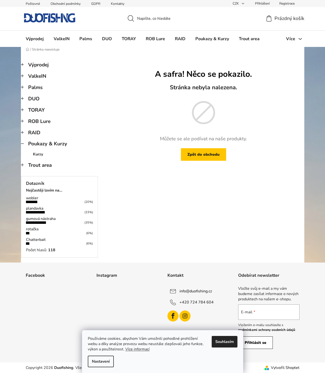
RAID (34, 132)
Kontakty (117, 3)
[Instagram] (185, 316)
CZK (236, 3)
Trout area (40, 165)
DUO (33, 98)
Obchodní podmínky (66, 3)
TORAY (36, 110)
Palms (35, 87)
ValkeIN (37, 76)
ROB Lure (39, 121)
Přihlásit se (255, 342)
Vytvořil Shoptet (285, 367)
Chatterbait (36, 239)
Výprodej (38, 64)
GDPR (95, 3)
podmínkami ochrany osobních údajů (266, 330)
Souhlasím (224, 341)
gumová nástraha (41, 218)
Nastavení (101, 361)
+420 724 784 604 (196, 302)
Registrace (287, 3)
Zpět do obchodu (203, 154)
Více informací (137, 349)
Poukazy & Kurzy (47, 143)
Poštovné (33, 3)
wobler (32, 198)
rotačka (32, 229)
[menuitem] (35, 39)
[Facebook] (172, 316)
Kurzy (38, 154)
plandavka (34, 208)
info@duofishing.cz (195, 291)
